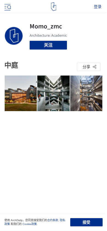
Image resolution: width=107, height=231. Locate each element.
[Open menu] (7, 6)
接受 (86, 222)
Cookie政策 (29, 224)
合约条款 (52, 220)
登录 (98, 6)
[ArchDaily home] (53, 6)
